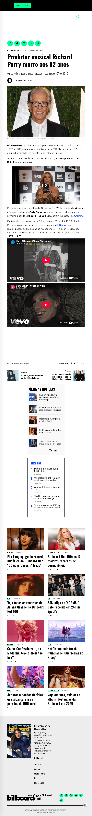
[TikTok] (81, 795)
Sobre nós (38, 764)
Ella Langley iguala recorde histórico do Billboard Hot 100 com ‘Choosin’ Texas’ (25, 561)
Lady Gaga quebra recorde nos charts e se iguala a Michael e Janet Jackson (61, 377)
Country (10, 553)
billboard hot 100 (13, 363)
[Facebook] (61, 795)
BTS (49, 599)
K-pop (49, 645)
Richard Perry (24, 363)
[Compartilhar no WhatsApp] (24, 43)
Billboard (61, 225)
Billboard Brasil (21, 80)
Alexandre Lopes (15, 570)
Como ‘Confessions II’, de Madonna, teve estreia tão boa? (25, 653)
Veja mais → (55, 450)
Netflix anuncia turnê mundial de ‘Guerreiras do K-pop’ (65, 653)
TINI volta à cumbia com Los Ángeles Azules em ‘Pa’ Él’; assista (50, 442)
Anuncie (37, 769)
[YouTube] (76, 795)
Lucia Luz (53, 662)
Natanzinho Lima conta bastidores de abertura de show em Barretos (50, 408)
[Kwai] (61, 800)
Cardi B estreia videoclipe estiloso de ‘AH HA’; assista (50, 431)
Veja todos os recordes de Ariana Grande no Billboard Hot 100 (25, 607)
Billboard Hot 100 (13, 50)
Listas (9, 691)
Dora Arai (13, 616)
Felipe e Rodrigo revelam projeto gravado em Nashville (49, 420)
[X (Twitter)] (71, 795)
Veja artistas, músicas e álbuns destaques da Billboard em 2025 (64, 699)
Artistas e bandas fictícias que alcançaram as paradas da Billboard (25, 699)
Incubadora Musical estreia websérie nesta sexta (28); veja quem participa (49, 397)
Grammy (78, 215)
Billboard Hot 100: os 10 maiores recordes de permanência (64, 561)
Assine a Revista (40, 773)
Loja (35, 778)
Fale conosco (39, 782)
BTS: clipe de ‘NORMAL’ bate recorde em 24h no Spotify (64, 607)
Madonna (10, 645)
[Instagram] (66, 795)
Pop (8, 599)
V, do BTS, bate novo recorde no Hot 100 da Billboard (32, 376)
